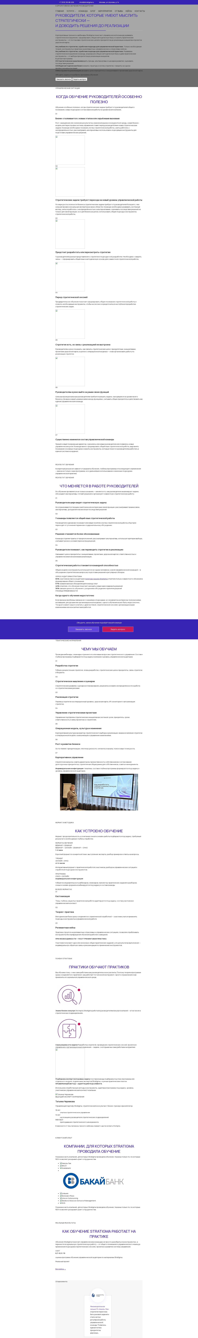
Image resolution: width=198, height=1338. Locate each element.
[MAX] (141, 2)
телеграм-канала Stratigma (96, 579)
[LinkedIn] (131, 2)
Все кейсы (60, 1269)
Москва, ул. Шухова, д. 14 (109, 2)
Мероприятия (105, 11)
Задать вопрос (79, 79)
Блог (93, 11)
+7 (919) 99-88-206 (66, 2)
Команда (83, 11)
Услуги (70, 11)
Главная (60, 11)
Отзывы (119, 11)
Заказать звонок (63, 79)
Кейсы (129, 11)
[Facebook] (126, 2)
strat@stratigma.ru (86, 2)
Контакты (140, 11)
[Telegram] (136, 2)
